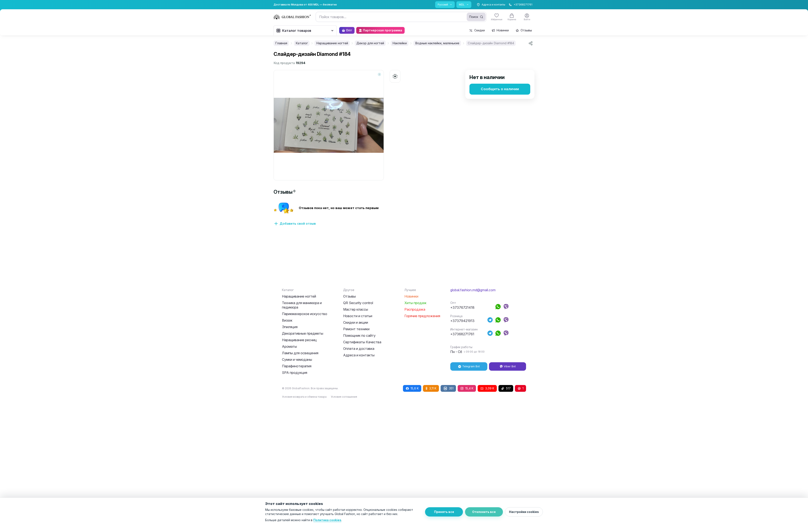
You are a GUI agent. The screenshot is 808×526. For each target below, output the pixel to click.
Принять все (444, 512)
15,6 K (415, 388)
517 (508, 388)
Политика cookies (327, 520)
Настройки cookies (524, 512)
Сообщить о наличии (500, 89)
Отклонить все (484, 512)
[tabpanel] (404, 216)
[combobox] (401, 17)
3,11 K (432, 388)
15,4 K (469, 388)
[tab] (284, 192)
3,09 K (489, 388)
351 (451, 388)
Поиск (473, 17)
